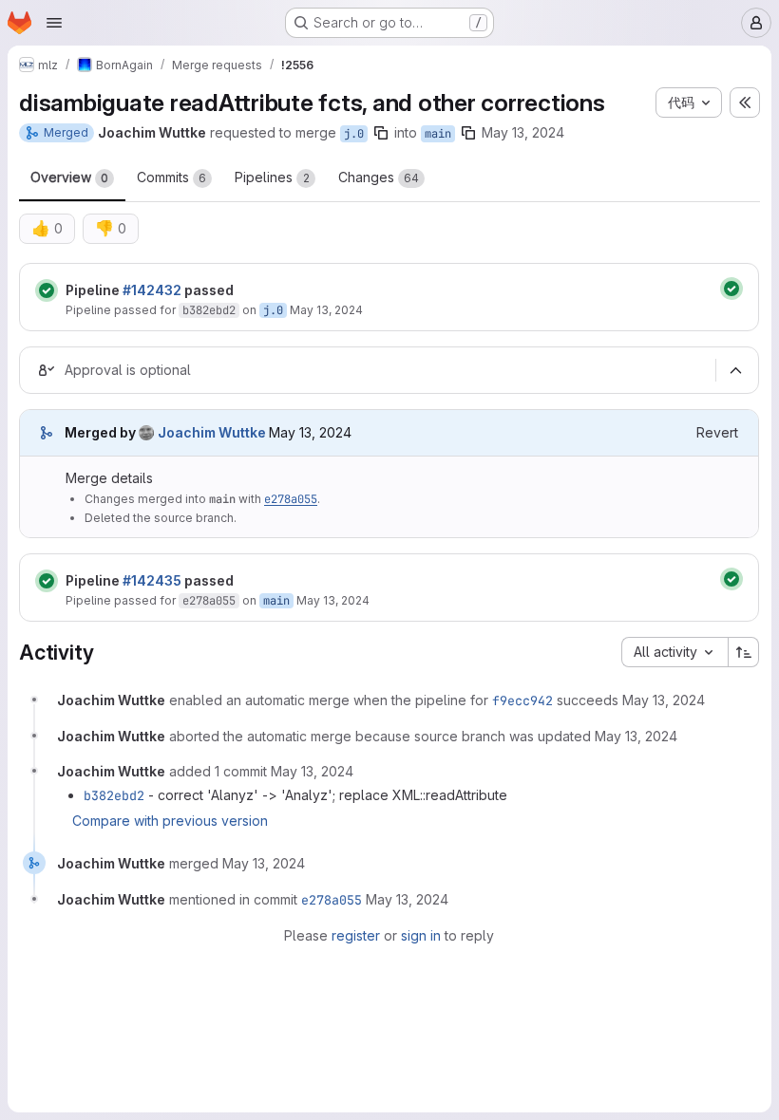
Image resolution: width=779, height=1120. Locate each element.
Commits (171, 177)
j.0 (354, 133)
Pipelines (272, 177)
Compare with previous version (170, 820)
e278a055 (290, 499)
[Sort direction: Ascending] (744, 652)
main (438, 133)
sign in (421, 935)
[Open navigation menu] (54, 23)
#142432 (152, 290)
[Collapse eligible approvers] (735, 370)
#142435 (152, 580)
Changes (378, 177)
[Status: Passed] (46, 290)
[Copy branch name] (381, 132)
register (356, 935)
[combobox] (674, 652)
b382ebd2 (209, 310)
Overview (69, 177)
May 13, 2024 (523, 132)
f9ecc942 (522, 700)
